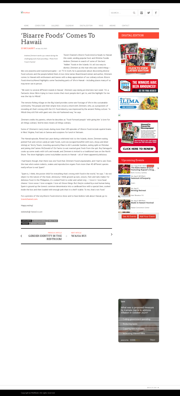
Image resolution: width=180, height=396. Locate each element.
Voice (101, 26)
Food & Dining (40, 221)
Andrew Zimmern (38, 223)
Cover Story (40, 26)
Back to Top (152, 388)
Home (26, 26)
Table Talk (52, 221)
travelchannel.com (29, 199)
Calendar (69, 26)
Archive (113, 26)
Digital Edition (86, 26)
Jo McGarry (28, 48)
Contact (125, 26)
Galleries (55, 26)
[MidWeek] (55, 12)
